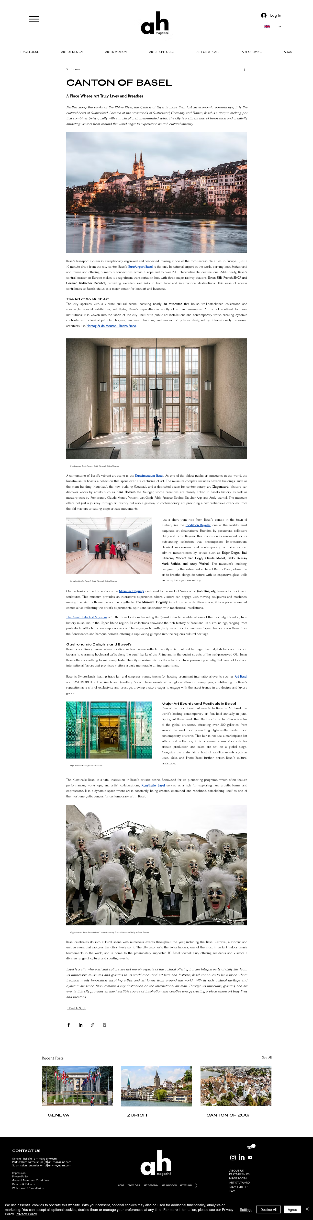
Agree (292, 1209)
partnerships (35, 1162)
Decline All (268, 1209)
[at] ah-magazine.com (57, 1165)
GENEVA (58, 1115)
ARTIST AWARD (239, 1182)
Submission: (20, 1165)
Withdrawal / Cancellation (28, 1188)
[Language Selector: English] (273, 26)
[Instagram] (233, 1157)
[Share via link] (92, 1025)
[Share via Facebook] (68, 1025)
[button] (289, 52)
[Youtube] (250, 1157)
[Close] (307, 1209)
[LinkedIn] (241, 1157)
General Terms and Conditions (31, 1180)
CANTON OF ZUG (227, 1115)
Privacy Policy (20, 1176)
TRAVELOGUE (76, 1008)
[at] (45, 1162)
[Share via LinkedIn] (80, 1025)
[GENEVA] (77, 1086)
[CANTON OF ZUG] (236, 1086)
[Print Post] (104, 1025)
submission (36, 1165)
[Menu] (34, 19)
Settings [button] (246, 1209)
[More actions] (244, 69)
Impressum (18, 1172)
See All (267, 1057)
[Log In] (263, 15)
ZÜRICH (137, 1115)
